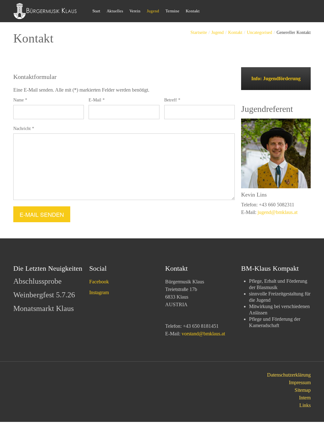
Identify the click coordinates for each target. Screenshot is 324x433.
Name (20, 100)
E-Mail (97, 100)
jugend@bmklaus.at (277, 212)
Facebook (99, 281)
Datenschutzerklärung (289, 375)
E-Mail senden (42, 214)
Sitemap (303, 390)
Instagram (99, 292)
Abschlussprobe (37, 281)
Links (305, 405)
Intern (305, 397)
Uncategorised (259, 32)
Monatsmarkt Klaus (43, 308)
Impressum (300, 382)
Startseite (198, 32)
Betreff (172, 100)
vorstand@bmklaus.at (203, 333)
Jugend (217, 32)
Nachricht (23, 128)
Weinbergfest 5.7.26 (44, 295)
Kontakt (235, 32)
